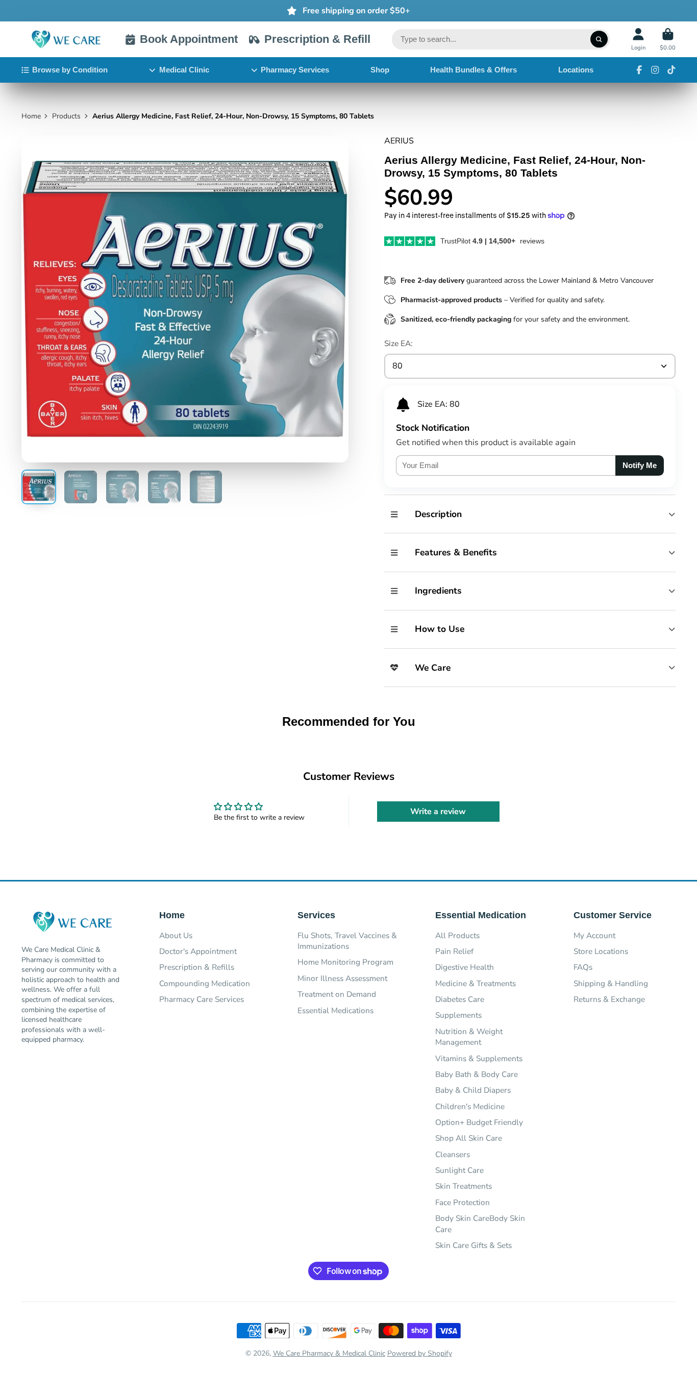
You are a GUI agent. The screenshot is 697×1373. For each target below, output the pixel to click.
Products (66, 116)
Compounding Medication (204, 983)
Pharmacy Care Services (201, 999)
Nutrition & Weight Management (469, 1037)
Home (31, 116)
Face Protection (462, 1202)
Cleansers (452, 1154)
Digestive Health (464, 967)
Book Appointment (189, 39)
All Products (457, 935)
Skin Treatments (463, 1186)
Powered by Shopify (419, 1353)
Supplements (458, 1015)
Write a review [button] (438, 811)
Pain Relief (454, 951)
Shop (379, 69)
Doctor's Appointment (198, 951)
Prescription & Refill (317, 39)
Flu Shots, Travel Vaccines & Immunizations (347, 941)
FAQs (583, 967)
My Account (594, 935)
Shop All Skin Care (468, 1138)
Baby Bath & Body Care (476, 1074)
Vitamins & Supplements (478, 1058)
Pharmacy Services (295, 69)
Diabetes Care (459, 999)
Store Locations (601, 951)
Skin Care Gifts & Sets (473, 1245)
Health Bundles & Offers (473, 69)
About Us (175, 935)
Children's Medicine (470, 1106)
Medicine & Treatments (475, 983)
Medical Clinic (184, 69)
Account (638, 39)
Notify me (640, 465)
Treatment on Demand (336, 994)
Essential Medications (335, 1010)
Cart (668, 39)
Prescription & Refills (196, 967)
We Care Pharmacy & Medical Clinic (329, 1353)
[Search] (599, 39)
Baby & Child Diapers (473, 1090)
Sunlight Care (459, 1170)
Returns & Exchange (609, 999)
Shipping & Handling (611, 983)
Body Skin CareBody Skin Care (480, 1224)
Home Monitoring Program (345, 962)
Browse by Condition (70, 69)
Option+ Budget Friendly (479, 1122)
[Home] (66, 39)
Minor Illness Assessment (342, 978)
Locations (575, 69)
